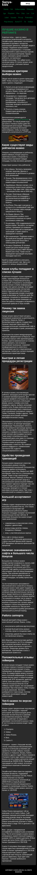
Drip (23, 13)
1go (4, 13)
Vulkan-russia (20, 9)
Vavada (13, 17)
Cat (32, 13)
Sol (11, 9)
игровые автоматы (22, 119)
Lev (28, 13)
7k (25, 22)
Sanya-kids (7, 3)
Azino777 (18, 22)
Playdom (11, 13)
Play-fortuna (8, 22)
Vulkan (30, 22)
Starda (5, 9)
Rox (17, 13)
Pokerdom (29, 17)
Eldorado (30, 9)
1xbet (7, 17)
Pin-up (20, 17)
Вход (28, 3)
